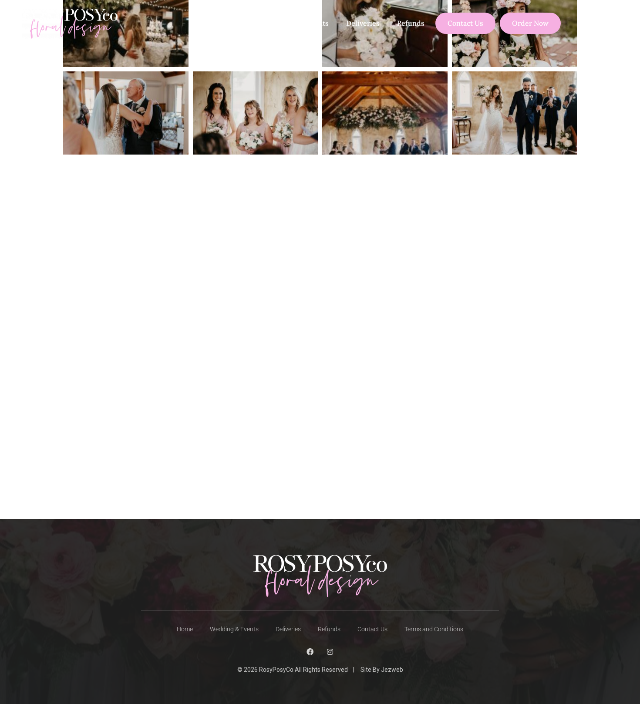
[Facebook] (310, 652)
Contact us (465, 23)
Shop (239, 23)
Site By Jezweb (381, 669)
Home (204, 23)
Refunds (410, 23)
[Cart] (594, 23)
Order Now (530, 23)
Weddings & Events (297, 23)
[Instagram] (330, 652)
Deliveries (363, 23)
